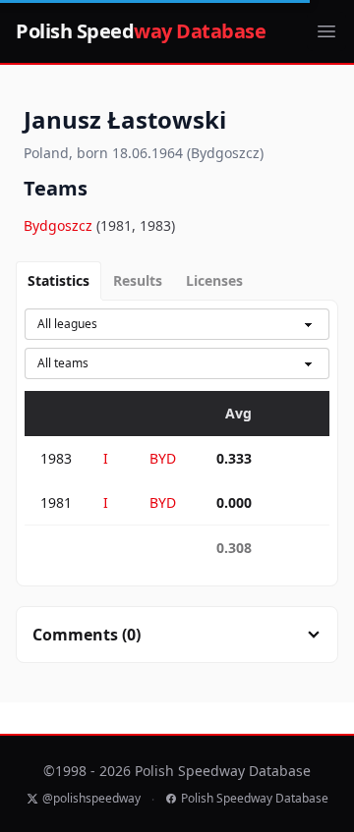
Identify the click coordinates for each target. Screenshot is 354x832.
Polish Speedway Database (254, 798)
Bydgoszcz (60, 225)
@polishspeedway (91, 798)
